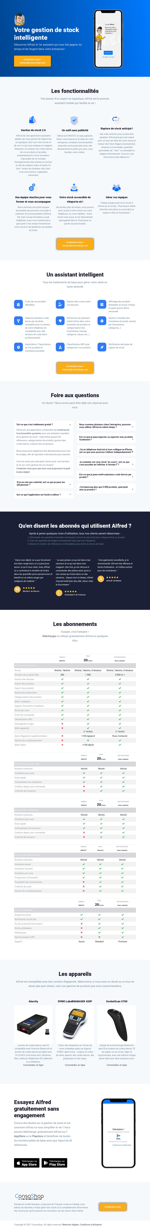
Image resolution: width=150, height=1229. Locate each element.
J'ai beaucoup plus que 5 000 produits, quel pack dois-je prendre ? (103, 488)
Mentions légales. (70, 1224)
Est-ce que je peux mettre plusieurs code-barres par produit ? (105, 475)
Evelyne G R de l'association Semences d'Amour (117, 595)
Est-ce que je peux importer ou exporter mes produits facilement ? (106, 438)
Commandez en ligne (33, 1065)
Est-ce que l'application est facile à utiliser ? (39, 494)
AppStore (19, 1136)
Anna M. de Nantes (72, 581)
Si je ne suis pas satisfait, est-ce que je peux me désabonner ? (41, 483)
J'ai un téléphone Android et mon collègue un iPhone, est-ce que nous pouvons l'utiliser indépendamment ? (106, 450)
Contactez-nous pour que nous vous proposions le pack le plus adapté (43, 470)
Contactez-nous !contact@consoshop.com (32, 61)
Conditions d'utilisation (91, 1224)
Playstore (37, 1136)
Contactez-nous (113, 1207)
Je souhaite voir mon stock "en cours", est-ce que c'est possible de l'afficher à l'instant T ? (104, 463)
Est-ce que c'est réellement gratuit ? (35, 424)
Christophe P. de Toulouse (33, 595)
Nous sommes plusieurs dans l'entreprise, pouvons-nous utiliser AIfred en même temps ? (105, 425)
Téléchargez (49, 636)
